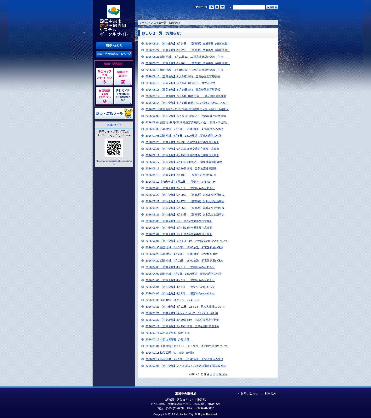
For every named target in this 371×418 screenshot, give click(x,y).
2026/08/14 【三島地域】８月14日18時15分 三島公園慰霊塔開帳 (186, 96)
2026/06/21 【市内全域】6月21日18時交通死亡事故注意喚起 (182, 148)
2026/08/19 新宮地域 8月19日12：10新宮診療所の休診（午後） (187, 69)
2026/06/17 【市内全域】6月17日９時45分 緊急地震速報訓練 (184, 162)
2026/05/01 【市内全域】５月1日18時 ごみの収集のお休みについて (187, 240)
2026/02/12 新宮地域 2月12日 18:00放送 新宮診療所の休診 (184, 359)
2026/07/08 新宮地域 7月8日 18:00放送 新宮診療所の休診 (184, 135)
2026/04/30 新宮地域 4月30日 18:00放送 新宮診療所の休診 (184, 247)
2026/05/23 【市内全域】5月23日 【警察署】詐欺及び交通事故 (185, 214)
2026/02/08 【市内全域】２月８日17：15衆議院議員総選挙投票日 (186, 365)
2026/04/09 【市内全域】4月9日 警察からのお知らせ (180, 267)
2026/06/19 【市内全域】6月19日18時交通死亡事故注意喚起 (182, 155)
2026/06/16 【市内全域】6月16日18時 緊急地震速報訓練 (181, 168)
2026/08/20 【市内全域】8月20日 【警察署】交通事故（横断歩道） (188, 63)
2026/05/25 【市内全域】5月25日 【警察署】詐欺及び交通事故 (185, 208)
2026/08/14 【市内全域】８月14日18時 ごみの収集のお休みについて (187, 102)
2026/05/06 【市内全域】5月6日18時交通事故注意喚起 (179, 221)
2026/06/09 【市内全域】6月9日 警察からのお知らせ (180, 188)
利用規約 (270, 393)
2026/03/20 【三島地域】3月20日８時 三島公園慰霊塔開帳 (182, 319)
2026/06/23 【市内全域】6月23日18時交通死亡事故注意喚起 (182, 142)
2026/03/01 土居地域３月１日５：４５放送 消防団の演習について (187, 346)
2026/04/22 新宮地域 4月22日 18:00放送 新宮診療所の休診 (184, 260)
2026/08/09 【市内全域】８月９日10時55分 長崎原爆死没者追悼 (186, 116)
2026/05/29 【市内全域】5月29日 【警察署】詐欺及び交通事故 (185, 194)
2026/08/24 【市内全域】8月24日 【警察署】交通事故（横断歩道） (188, 43)
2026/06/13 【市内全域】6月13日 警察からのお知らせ (181, 175)
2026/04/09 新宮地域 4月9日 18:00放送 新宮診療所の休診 (184, 273)
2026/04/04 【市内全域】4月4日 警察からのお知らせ (180, 287)
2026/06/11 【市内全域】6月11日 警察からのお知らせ (180, 181)
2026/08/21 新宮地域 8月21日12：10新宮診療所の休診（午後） (187, 56)
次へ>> (223, 374)
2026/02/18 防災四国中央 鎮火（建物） (170, 352)
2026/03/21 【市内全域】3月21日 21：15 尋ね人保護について (185, 306)
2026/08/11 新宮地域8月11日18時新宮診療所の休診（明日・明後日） (187, 109)
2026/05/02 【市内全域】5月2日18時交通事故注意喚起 (179, 234)
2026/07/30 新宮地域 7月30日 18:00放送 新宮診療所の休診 (184, 129)
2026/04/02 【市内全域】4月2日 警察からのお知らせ (180, 293)
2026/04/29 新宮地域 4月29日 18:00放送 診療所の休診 (182, 254)
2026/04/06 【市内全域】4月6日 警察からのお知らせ (180, 280)
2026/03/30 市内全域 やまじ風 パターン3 (173, 300)
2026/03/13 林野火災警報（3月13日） (169, 339)
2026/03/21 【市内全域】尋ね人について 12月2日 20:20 (182, 313)
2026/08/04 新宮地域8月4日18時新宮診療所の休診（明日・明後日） (187, 122)
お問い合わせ (249, 393)
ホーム (143, 22)
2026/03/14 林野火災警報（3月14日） (169, 333)
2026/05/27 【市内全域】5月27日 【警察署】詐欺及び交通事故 (185, 201)
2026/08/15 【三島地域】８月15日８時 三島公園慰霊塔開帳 (183, 89)
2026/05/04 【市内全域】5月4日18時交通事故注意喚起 (179, 227)
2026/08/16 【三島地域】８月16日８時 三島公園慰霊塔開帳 (183, 76)
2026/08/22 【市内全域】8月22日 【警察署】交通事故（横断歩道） (188, 50)
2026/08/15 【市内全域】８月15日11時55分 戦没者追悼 (180, 83)
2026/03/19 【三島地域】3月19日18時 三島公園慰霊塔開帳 (182, 326)
